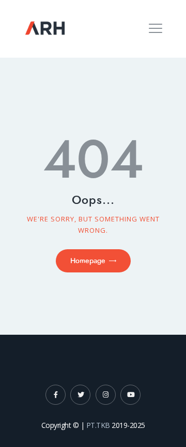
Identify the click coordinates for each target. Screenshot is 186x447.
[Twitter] (80, 395)
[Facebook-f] (55, 395)
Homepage (87, 261)
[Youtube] (130, 395)
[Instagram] (106, 395)
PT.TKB (98, 425)
